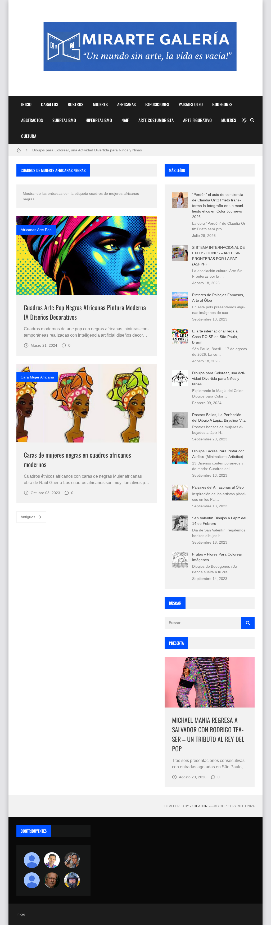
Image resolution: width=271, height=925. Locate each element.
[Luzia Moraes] (72, 860)
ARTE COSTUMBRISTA (156, 120)
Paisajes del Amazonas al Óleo (218, 487)
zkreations (200, 806)
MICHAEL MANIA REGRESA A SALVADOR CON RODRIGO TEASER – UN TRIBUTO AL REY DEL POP (208, 734)
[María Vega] (32, 880)
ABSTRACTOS (32, 120)
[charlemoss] (52, 880)
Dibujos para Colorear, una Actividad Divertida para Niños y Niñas (87, 150)
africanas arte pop (36, 230)
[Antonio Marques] (32, 860)
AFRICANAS (126, 104)
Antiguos (28, 517)
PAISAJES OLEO (191, 104)
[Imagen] (86, 255)
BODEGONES (222, 104)
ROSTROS (75, 104)
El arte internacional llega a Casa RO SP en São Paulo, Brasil (215, 336)
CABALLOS (49, 104)
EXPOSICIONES (157, 104)
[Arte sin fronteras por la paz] (52, 860)
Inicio (20, 914)
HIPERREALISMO (98, 120)
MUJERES (100, 104)
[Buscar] (252, 120)
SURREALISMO (64, 120)
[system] (244, 120)
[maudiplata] (72, 880)
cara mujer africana (37, 377)
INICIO (26, 104)
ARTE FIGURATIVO (197, 120)
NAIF (125, 120)
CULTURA (28, 136)
